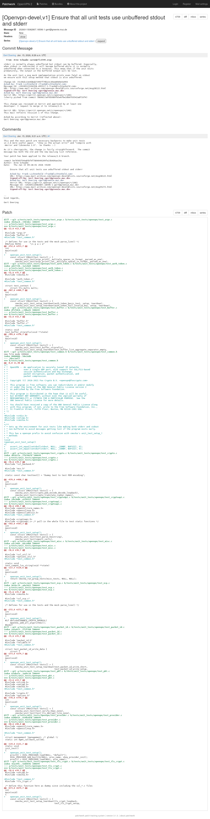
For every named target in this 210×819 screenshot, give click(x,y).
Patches (43, 3)
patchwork (79, 815)
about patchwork (127, 815)
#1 (49, 136)
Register (187, 3)
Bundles (58, 3)
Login (175, 3)
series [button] (203, 16)
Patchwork (8, 4)
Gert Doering (9, 55)
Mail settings (202, 3)
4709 (177, 16)
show (22, 36)
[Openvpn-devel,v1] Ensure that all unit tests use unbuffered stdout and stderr (57, 41)
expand (101, 41)
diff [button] (185, 16)
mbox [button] (193, 16)
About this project (78, 3)
